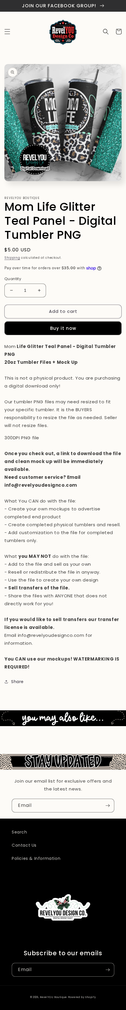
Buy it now (63, 328)
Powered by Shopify (82, 997)
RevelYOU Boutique (53, 997)
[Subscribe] (107, 805)
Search (19, 832)
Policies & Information (36, 858)
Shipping (12, 257)
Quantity (12, 279)
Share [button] (17, 682)
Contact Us (24, 845)
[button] (7, 31)
